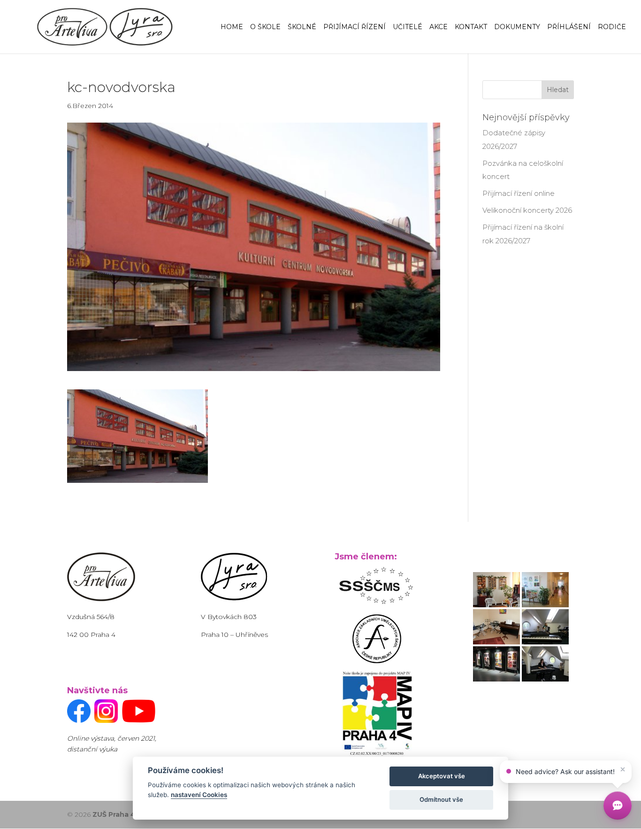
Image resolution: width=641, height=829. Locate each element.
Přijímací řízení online (518, 193)
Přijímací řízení (354, 27)
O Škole (265, 27)
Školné (302, 27)
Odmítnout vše (441, 799)
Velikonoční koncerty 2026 (527, 210)
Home (232, 27)
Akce (438, 27)
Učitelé (407, 27)
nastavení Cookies (199, 794)
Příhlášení (569, 27)
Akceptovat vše (441, 776)
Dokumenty (517, 27)
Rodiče (612, 27)
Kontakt (471, 27)
